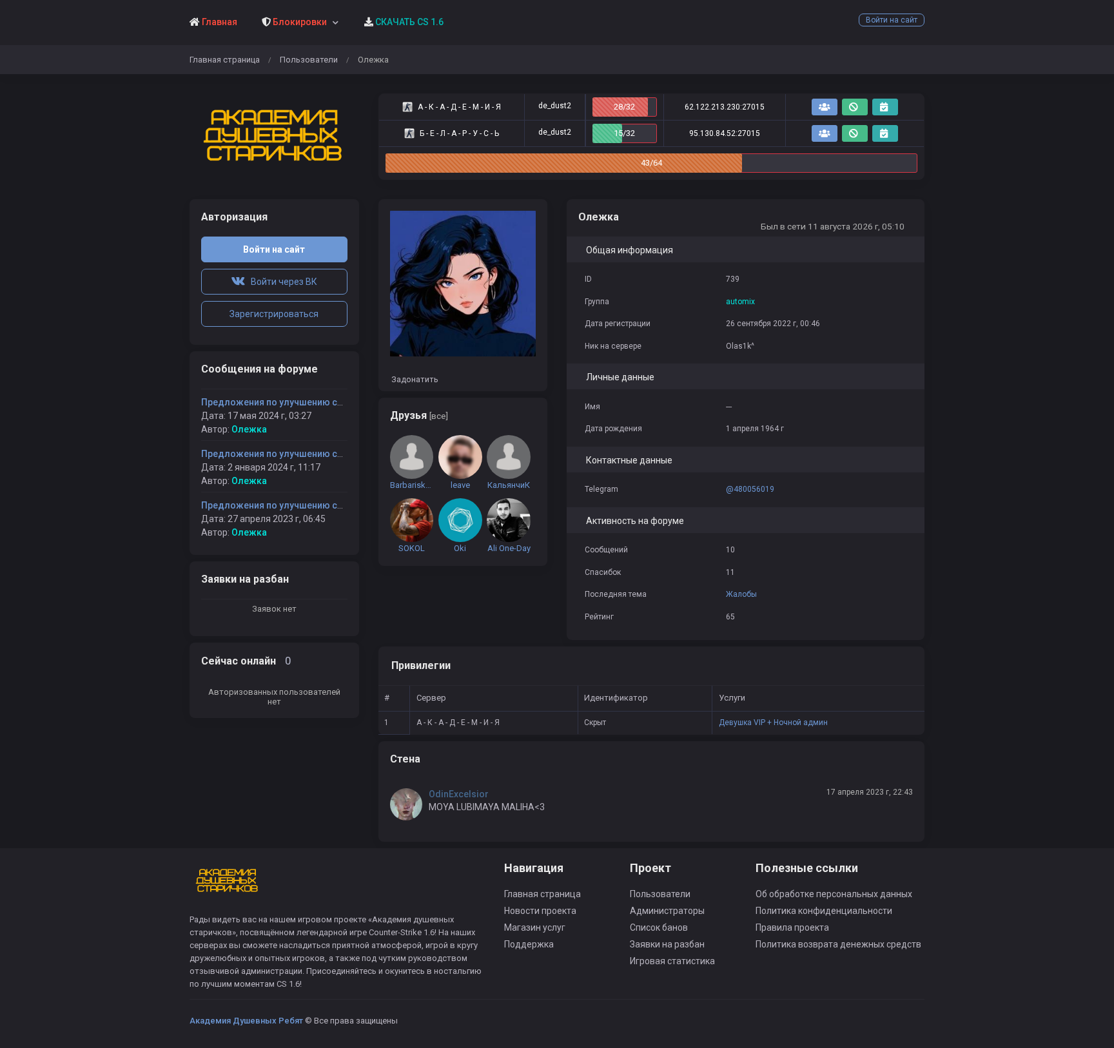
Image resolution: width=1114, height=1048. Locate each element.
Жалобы (741, 594)
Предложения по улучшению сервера (284, 402)
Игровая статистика (672, 961)
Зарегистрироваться (274, 314)
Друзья (419, 415)
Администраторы (667, 911)
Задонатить (413, 379)
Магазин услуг (534, 927)
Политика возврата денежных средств (838, 944)
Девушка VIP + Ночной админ (773, 722)
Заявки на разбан (667, 944)
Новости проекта (540, 911)
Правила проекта (792, 927)
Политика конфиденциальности (824, 911)
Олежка (249, 429)
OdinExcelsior (459, 794)
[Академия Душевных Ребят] (274, 136)
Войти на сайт (891, 19)
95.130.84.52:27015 (724, 133)
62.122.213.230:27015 (725, 107)
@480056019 (750, 489)
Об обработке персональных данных (834, 894)
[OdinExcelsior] (409, 804)
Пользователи (309, 59)
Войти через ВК (281, 282)
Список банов (659, 927)
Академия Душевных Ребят (246, 1020)
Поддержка (529, 944)
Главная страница (225, 59)
